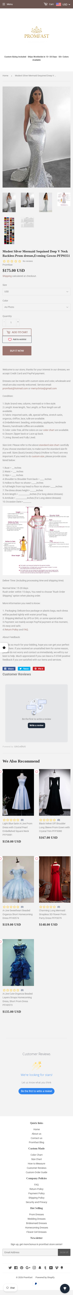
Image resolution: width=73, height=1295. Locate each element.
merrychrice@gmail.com (44, 388)
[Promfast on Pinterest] (21, 1268)
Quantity (7, 316)
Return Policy (12, 629)
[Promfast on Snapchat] (40, 1268)
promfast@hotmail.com (15, 388)
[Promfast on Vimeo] (56, 1268)
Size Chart (36, 1159)
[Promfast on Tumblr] (45, 1268)
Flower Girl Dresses (36, 1232)
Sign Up (64, 1252)
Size (5, 285)
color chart (48, 430)
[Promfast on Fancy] (62, 1268)
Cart (51, 4)
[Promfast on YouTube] (51, 1268)
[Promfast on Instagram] (34, 1268)
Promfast (27, 1277)
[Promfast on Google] (28, 1268)
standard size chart (49, 445)
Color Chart (37, 1154)
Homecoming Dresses (36, 1227)
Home (5, 75)
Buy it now (17, 350)
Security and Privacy (36, 1202)
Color (5, 300)
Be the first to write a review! (36, 1091)
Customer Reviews (36, 1168)
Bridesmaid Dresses (36, 1223)
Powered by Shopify (44, 1277)
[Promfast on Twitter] (10, 1268)
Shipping (7, 276)
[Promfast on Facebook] (16, 1268)
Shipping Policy (36, 1197)
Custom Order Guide (36, 1172)
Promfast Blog (36, 1142)
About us (36, 1133)
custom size (38, 456)
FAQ (26, 629)
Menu (10, 4)
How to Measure (36, 1163)
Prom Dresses (36, 1214)
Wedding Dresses (36, 1218)
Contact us (36, 1138)
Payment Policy (36, 1193)
